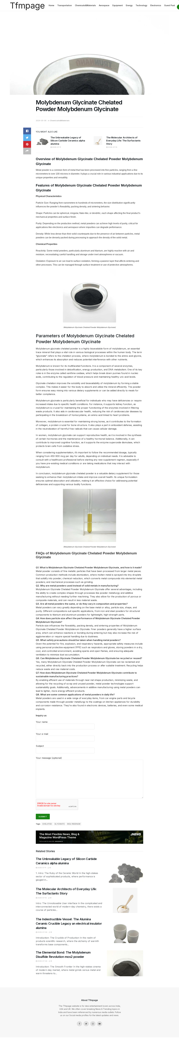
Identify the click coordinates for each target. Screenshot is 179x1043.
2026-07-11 (56, 147)
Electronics (155, 5)
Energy (129, 5)
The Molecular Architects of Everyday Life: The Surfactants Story (123, 140)
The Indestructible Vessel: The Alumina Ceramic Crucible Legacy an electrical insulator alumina (69, 923)
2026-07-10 (112, 147)
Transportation (64, 5)
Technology (141, 5)
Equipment (117, 5)
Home (51, 5)
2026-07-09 (42, 932)
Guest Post (169, 5)
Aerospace (104, 5)
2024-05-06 (41, 120)
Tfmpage (27, 5)
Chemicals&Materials (85, 5)
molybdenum (73, 824)
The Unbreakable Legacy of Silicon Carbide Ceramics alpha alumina (67, 140)
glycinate (60, 824)
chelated (47, 824)
